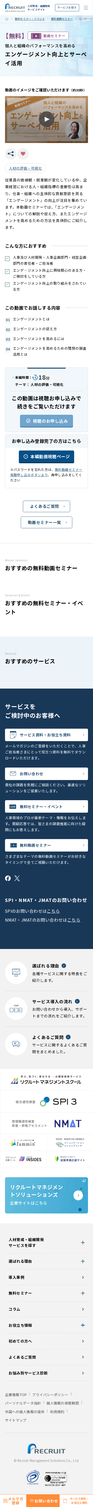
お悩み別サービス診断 (28, 1372)
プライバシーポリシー (50, 1394)
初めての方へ (20, 1341)
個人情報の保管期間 (62, 1402)
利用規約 (57, 1411)
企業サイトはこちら (36, 1194)
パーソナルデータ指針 (23, 1402)
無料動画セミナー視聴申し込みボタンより (46, 472)
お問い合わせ (31, 773)
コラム (14, 1309)
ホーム (7, 19)
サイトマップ (16, 1420)
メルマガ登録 (16, 1500)
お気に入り (23, 154)
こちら (53, 911)
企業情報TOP (16, 1394)
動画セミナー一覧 (44, 522)
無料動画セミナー (62, 19)
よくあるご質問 (44, 506)
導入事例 (16, 1277)
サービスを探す (67, 7)
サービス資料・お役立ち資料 (45, 734)
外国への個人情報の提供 (25, 1411)
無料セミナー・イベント (30, 19)
